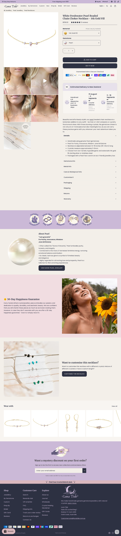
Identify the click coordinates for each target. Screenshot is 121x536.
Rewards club (28, 498)
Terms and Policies (60, 533)
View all (114, 406)
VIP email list (27, 502)
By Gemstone (9, 498)
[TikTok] (118, 2)
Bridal (6, 509)
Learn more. (72, 503)
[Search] (107, 6)
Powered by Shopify (19, 533)
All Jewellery (8, 10)
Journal (45, 498)
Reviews (7, 516)
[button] (76, 22)
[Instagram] (115, 2)
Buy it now (90, 66)
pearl (92, 119)
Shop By (7, 505)
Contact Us (27, 520)
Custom (7, 502)
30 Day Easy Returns (9, 1)
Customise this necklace (74, 374)
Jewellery (7, 495)
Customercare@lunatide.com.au (73, 518)
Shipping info (27, 509)
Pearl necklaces (29, 10)
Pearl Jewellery (18, 10)
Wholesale (46, 502)
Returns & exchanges (31, 516)
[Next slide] (115, 423)
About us (45, 495)
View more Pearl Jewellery (52, 268)
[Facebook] (112, 2)
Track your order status (31, 513)
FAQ (24, 505)
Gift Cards (46, 511)
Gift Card (7, 513)
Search (25, 495)
